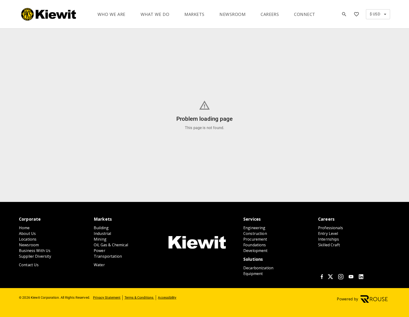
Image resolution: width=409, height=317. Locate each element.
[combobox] (378, 14)
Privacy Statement (107, 297)
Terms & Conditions (139, 297)
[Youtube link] (351, 277)
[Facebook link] (321, 277)
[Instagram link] (341, 277)
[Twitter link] (330, 277)
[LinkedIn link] (361, 277)
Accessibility (167, 297)
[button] (356, 14)
